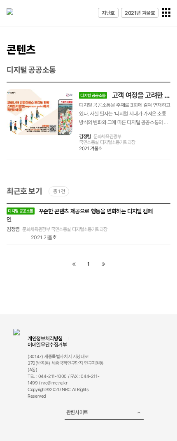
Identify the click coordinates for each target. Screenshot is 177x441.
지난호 (108, 13)
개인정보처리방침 (45, 338)
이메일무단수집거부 (47, 345)
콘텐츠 (21, 49)
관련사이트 (77, 412)
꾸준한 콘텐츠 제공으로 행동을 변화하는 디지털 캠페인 (80, 215)
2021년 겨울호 (140, 13)
